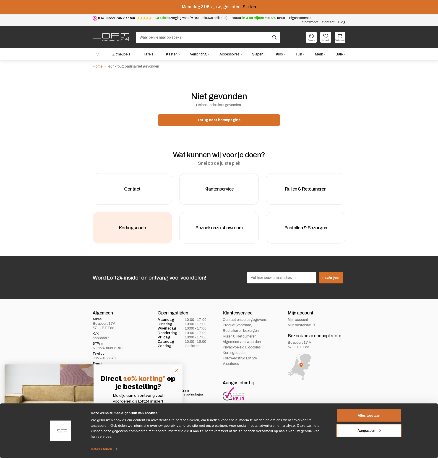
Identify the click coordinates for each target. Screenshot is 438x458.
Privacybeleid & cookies (242, 347)
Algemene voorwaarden (242, 342)
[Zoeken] (274, 37)
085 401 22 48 (104, 358)
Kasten (171, 54)
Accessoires (229, 54)
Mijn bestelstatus (301, 325)
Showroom (310, 22)
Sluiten (249, 7)
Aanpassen (366, 430)
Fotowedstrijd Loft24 (240, 358)
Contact (328, 22)
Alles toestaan (369, 415)
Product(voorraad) (237, 325)
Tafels (148, 54)
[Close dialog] (177, 370)
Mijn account (298, 320)
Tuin (298, 54)
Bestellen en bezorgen (241, 330)
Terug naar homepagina (219, 120)
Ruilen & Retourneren (239, 336)
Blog (341, 22)
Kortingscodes (234, 353)
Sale (339, 54)
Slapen (257, 54)
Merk (319, 54)
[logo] (111, 37)
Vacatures (231, 364)
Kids (279, 54)
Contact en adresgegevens (245, 320)
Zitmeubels (121, 54)
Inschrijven (331, 278)
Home (97, 54)
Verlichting (198, 54)
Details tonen (101, 449)
